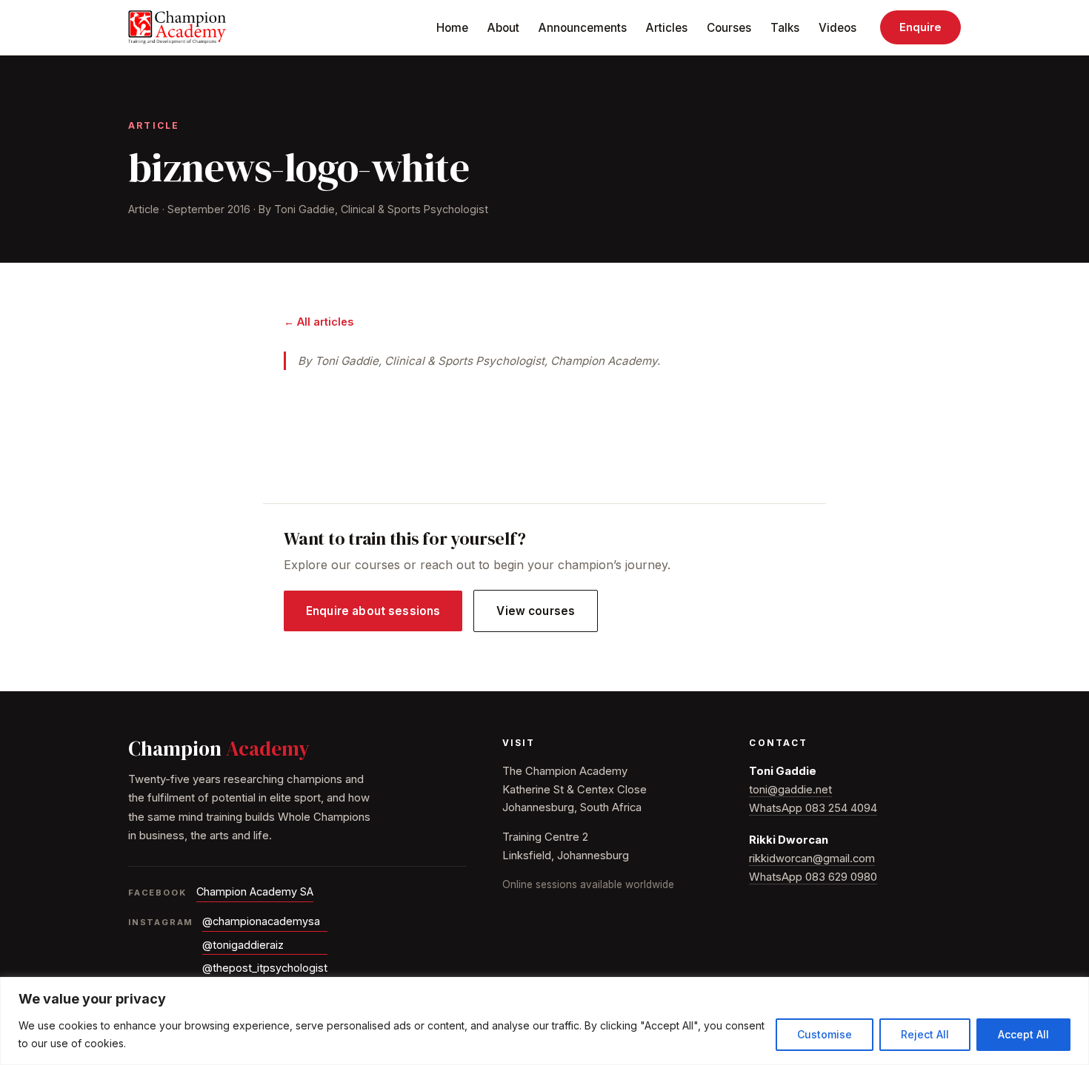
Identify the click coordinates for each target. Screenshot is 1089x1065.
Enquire (920, 27)
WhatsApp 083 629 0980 (813, 877)
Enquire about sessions (373, 611)
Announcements (583, 28)
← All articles (318, 321)
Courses (729, 28)
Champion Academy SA (254, 891)
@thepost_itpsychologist (264, 967)
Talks (784, 28)
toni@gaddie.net (790, 789)
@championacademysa (261, 921)
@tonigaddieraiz (243, 944)
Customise (824, 1034)
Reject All (925, 1034)
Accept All (1023, 1034)
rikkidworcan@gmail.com (812, 858)
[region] (544, 1021)
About (503, 28)
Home (452, 28)
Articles (666, 28)
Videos (837, 28)
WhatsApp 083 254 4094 (813, 808)
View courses (535, 611)
